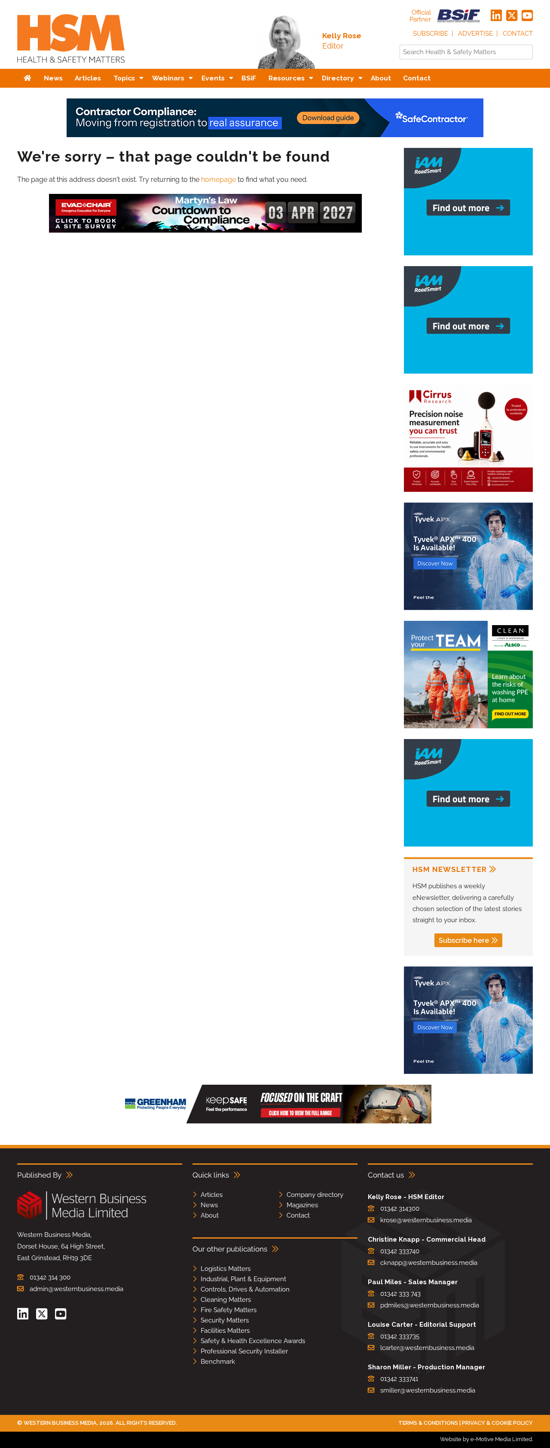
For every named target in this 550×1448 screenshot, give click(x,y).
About (210, 1215)
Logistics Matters (226, 1269)
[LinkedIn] (496, 16)
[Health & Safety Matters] (71, 65)
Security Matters (225, 1320)
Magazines (302, 1205)
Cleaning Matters (226, 1300)
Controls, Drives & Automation (245, 1289)
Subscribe (430, 33)
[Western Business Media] (81, 1218)
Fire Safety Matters (229, 1310)
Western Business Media (60, 1423)
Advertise (475, 33)
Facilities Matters (225, 1330)
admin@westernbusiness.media (76, 1289)
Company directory (315, 1195)
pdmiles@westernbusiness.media (429, 1305)
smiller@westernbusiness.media (427, 1390)
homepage (218, 179)
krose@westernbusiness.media (426, 1220)
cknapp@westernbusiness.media (428, 1263)
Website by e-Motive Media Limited (486, 1439)
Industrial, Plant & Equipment (243, 1279)
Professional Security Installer (244, 1351)
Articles (212, 1195)
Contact (518, 33)
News (209, 1205)
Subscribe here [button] (464, 940)
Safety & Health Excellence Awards (253, 1341)
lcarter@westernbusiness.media (427, 1348)
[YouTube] (527, 16)
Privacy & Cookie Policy (497, 1423)
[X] (511, 16)
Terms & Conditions (428, 1423)
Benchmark (218, 1361)
